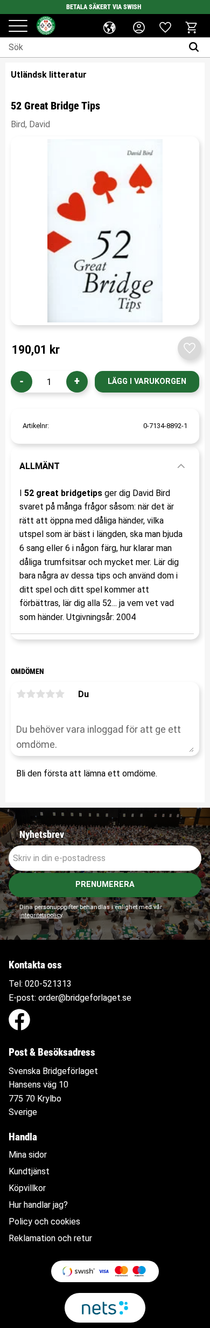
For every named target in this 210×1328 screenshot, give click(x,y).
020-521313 (48, 984)
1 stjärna (21, 694)
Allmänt (39, 466)
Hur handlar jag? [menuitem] (38, 1205)
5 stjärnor (60, 694)
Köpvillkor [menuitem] (27, 1188)
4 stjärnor (50, 694)
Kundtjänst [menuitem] (29, 1171)
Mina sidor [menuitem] (28, 1155)
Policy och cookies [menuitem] (44, 1222)
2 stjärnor (31, 694)
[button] (18, 26)
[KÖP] (147, 382)
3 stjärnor (40, 694)
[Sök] (196, 47)
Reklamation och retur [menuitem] (50, 1238)
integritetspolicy (40, 915)
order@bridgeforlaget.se (84, 998)
